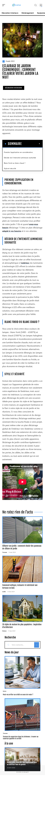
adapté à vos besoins (11, 231)
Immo (4, 691)
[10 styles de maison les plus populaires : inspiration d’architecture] (22, 608)
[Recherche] (35, 5)
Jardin (4, 591)
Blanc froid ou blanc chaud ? (14, 163)
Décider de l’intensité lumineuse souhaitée (20, 158)
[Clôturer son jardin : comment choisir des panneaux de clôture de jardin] (22, 530)
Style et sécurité (10, 168)
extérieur (25, 263)
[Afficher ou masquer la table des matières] (31, 143)
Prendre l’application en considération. (18, 152)
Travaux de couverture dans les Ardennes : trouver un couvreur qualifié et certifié (20, 738)
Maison (4, 631)
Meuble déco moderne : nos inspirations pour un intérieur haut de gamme (22, 763)
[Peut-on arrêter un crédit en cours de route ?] (22, 672)
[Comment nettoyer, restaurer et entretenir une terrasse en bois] (22, 569)
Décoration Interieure (13, 88)
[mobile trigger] (4, 5)
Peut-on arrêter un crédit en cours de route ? (18, 694)
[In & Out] (16, 5)
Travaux (4, 552)
